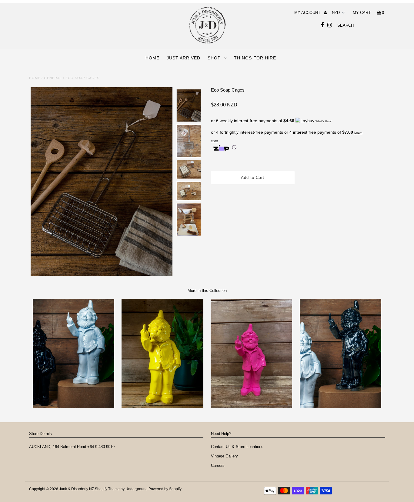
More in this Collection (207, 290)
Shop (214, 57)
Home (152, 57)
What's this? (323, 121)
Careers (218, 465)
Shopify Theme (107, 489)
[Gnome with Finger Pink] (251, 406)
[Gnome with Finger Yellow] (162, 406)
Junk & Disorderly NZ (77, 489)
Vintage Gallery (224, 456)
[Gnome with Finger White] (73, 406)
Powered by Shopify (165, 489)
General (53, 78)
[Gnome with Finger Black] (340, 406)
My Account (308, 12)
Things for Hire (255, 57)
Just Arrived (183, 57)
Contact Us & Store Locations (237, 446)
